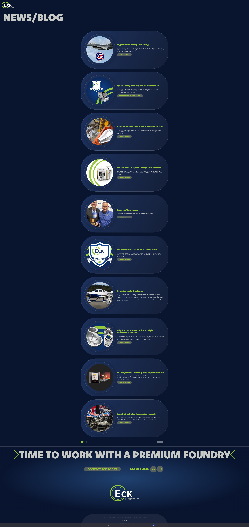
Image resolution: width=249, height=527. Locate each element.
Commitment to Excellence (130, 290)
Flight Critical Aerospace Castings (133, 44)
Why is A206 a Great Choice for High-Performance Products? (135, 331)
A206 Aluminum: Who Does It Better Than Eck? (140, 126)
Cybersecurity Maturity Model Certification (138, 85)
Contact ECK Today (102, 469)
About (47, 5)
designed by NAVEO (124, 523)
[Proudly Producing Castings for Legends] (99, 431)
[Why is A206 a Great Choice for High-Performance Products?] (99, 349)
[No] (247, 525)
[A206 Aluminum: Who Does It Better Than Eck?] (99, 144)
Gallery (41, 5)
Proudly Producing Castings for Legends (136, 414)
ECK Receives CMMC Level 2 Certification (137, 249)
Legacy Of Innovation (127, 210)
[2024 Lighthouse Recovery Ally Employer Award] (99, 390)
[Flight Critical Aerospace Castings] (99, 63)
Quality (28, 5)
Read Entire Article (124, 54)
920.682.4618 (139, 469)
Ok (153, 525)
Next (166, 441)
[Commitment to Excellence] (99, 308)
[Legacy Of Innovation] (99, 226)
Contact (54, 5)
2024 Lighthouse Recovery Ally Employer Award (140, 372)
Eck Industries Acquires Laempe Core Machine (139, 167)
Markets (35, 5)
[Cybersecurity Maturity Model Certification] (99, 103)
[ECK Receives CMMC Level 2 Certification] (99, 267)
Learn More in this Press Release (130, 95)
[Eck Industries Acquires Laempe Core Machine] (99, 185)
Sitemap (124, 520)
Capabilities (20, 5)
